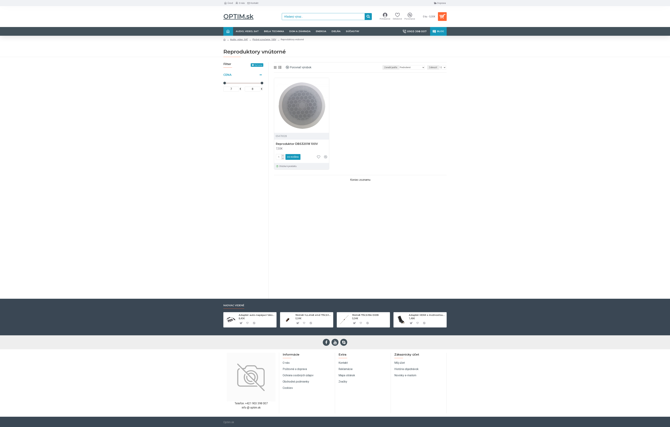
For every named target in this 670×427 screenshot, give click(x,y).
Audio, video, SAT (239, 39)
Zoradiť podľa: (391, 67)
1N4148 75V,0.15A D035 (365, 315)
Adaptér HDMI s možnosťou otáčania (427, 315)
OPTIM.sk (238, 16)
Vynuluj (258, 65)
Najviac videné (233, 305)
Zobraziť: (433, 67)
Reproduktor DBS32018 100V (297, 144)
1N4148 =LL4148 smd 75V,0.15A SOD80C (313, 315)
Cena (227, 75)
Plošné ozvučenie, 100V (264, 39)
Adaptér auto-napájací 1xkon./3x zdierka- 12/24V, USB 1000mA (257, 315)
